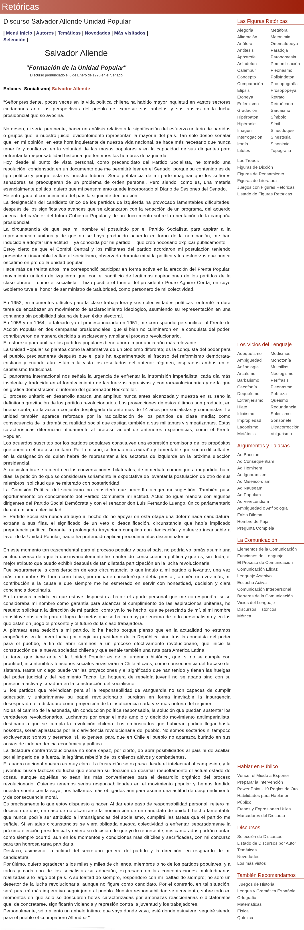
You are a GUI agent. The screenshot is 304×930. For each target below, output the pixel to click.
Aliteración (247, 37)
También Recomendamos (266, 875)
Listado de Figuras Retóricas (264, 194)
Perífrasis (280, 380)
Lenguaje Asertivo (254, 576)
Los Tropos (248, 160)
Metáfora (279, 30)
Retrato (278, 97)
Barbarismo (248, 380)
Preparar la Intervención (260, 782)
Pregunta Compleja (255, 528)
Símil (275, 123)
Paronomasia (283, 57)
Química (245, 917)
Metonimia (280, 37)
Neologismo (282, 373)
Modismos (280, 353)
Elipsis (243, 90)
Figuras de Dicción (255, 167)
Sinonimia (280, 143)
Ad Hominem (249, 468)
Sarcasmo (280, 110)
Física (243, 911)
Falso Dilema (249, 514)
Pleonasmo (281, 70)
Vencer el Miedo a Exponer (263, 775)
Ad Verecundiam (253, 501)
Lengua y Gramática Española (266, 891)
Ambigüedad (249, 360)
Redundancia (283, 407)
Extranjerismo (250, 400)
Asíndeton (247, 63)
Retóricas (20, 7)
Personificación (285, 63)
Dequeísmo (248, 393)
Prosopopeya (283, 90)
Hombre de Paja (252, 521)
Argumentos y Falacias (263, 446)
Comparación (250, 83)
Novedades (98, 32)
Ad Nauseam (249, 488)
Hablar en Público (257, 766)
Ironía (242, 143)
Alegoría (245, 30)
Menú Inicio (19, 32)
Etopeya (245, 97)
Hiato (242, 407)
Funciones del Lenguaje (260, 555)
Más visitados (130, 32)
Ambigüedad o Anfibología (262, 508)
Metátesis (246, 433)
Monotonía (281, 360)
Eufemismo (248, 103)
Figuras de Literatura (257, 180)
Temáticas (70, 32)
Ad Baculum (249, 454)
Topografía (281, 150)
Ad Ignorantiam (251, 474)
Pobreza (279, 393)
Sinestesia (281, 137)
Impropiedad (249, 420)
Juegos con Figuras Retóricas (266, 187)
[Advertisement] (189, 61)
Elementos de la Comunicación (267, 549)
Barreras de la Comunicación (265, 596)
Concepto (246, 77)
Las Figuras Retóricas (262, 21)
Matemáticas (249, 904)
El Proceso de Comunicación (265, 562)
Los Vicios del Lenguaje (264, 344)
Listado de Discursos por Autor (266, 843)
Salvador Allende (71, 88)
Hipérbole (246, 123)
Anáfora (244, 43)
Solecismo (281, 413)
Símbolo (278, 117)
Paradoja (279, 50)
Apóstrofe (246, 57)
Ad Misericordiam (253, 481)
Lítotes (243, 150)
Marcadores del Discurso (261, 815)
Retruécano (282, 103)
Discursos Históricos (256, 609)
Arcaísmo (246, 373)
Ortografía (246, 897)
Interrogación (249, 137)
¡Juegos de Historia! (256, 884)
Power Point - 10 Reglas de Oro (267, 789)
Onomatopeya (284, 43)
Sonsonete (281, 420)
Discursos (248, 827)
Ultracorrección (285, 427)
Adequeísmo (249, 353)
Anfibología (248, 367)
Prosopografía (284, 83)
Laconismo (247, 427)
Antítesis (245, 50)
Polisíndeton (282, 77)
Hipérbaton (247, 117)
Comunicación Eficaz (257, 569)
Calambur (246, 70)
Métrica (244, 616)
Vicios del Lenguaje (256, 602)
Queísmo (279, 400)
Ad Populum (249, 494)
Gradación (247, 110)
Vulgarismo (281, 433)
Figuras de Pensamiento (260, 174)
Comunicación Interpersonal (264, 589)
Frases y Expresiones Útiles (264, 809)
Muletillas (279, 367)
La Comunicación (257, 540)
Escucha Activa (252, 582)
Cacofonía (247, 387)
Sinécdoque (282, 130)
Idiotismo (245, 413)
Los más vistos (251, 863)
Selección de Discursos (259, 836)
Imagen (244, 130)
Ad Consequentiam (255, 461)
